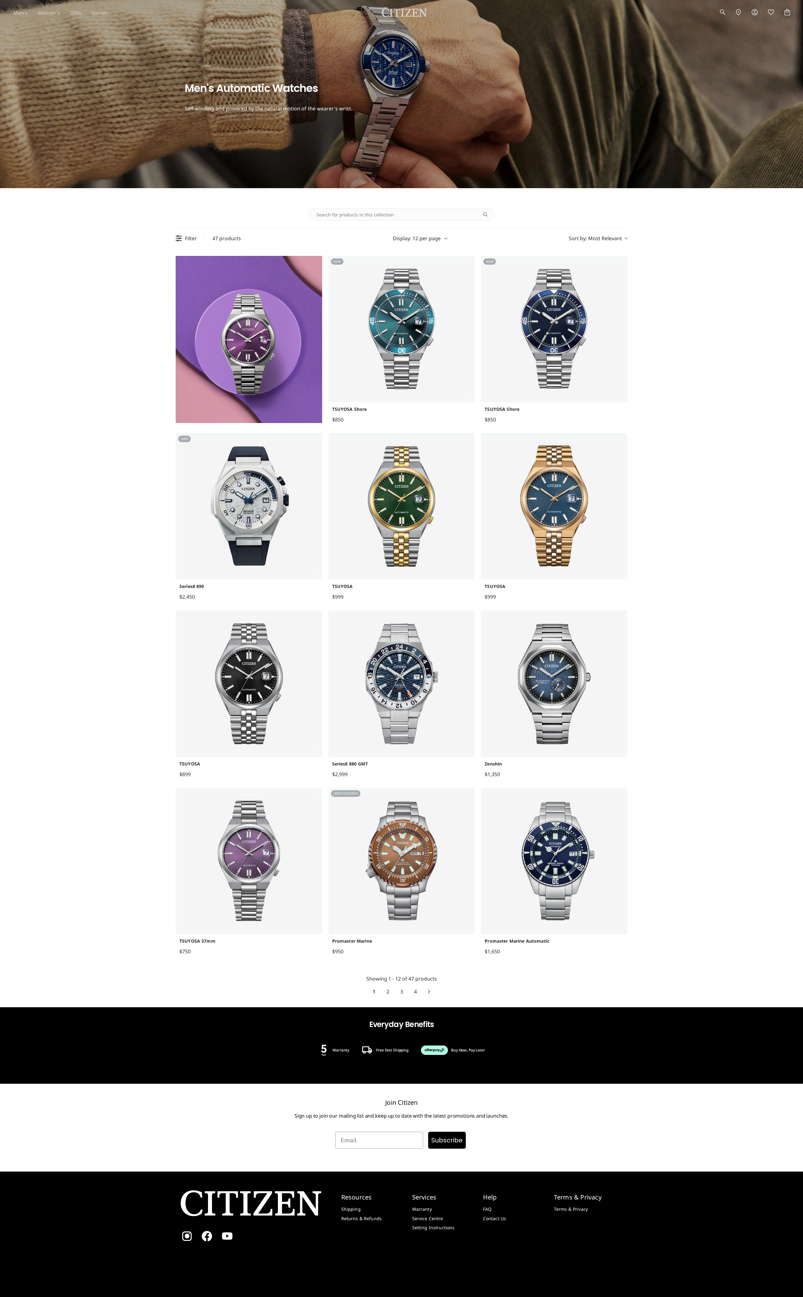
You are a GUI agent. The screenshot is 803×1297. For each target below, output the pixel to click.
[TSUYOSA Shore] (401, 329)
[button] (723, 12)
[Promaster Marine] (401, 861)
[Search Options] (487, 214)
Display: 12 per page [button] (417, 238)
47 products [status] (226, 238)
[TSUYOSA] (401, 506)
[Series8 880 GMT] (401, 683)
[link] (755, 12)
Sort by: (595, 238)
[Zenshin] (554, 683)
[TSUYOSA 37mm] (249, 861)
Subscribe (447, 1140)
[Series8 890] (249, 506)
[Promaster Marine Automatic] (554, 861)
